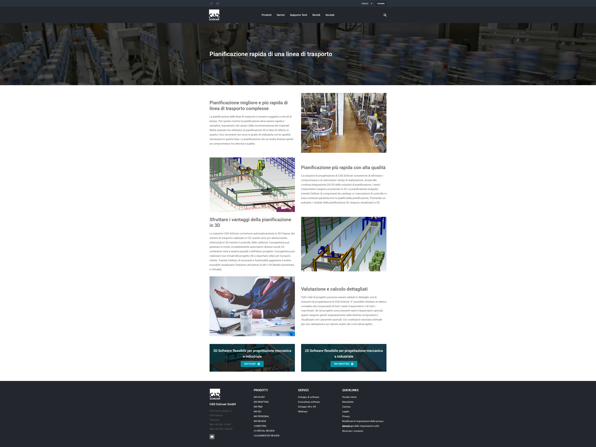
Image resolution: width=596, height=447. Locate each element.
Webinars (303, 411)
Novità (316, 14)
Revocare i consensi (352, 431)
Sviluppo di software (308, 397)
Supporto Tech (298, 14)
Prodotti (266, 14)
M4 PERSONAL (261, 416)
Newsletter (348, 402)
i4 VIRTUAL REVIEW (264, 430)
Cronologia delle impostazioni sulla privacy (360, 426)
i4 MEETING (260, 426)
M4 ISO (257, 411)
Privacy (346, 416)
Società (329, 14)
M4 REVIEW (260, 421)
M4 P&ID (258, 406)
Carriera (346, 406)
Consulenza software (309, 402)
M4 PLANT (259, 397)
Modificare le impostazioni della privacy (362, 421)
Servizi (281, 14)
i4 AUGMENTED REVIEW (266, 435)
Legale (345, 411)
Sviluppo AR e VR (307, 406)
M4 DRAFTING (261, 402)
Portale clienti (349, 397)
